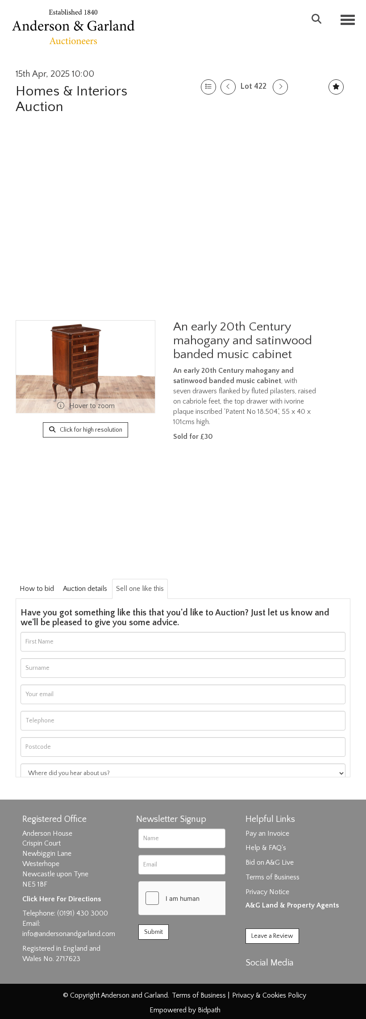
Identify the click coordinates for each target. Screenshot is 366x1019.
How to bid (37, 589)
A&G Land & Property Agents (292, 905)
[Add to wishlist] (336, 87)
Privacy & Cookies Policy (269, 995)
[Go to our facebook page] (253, 978)
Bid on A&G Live (269, 862)
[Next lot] (280, 87)
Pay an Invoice (267, 833)
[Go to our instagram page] (291, 978)
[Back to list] (208, 87)
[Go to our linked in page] (272, 978)
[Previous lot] (228, 87)
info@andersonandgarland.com (68, 934)
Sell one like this (140, 589)
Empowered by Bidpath (185, 1010)
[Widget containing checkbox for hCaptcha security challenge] (205, 898)
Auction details (85, 589)
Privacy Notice (267, 892)
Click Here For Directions (61, 899)
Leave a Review (272, 936)
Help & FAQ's (265, 848)
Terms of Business (272, 877)
